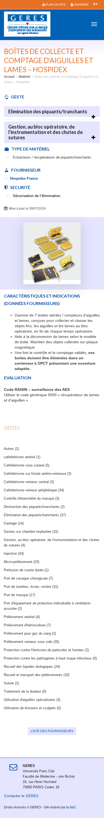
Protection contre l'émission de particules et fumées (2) (46, 650)
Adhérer (81, 4)
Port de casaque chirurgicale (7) (28, 578)
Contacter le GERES (21, 796)
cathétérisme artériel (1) (22, 457)
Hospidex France (24, 178)
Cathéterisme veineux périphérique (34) (34, 490)
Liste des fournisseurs (52, 731)
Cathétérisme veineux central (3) (29, 482)
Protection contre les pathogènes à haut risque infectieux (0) (50, 658)
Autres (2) (11, 449)
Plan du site (55, 4)
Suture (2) (11, 683)
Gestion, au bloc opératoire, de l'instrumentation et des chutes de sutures (45, 132)
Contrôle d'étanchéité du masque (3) (31, 498)
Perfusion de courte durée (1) (26, 570)
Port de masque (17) (19, 595)
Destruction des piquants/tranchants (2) (34, 507)
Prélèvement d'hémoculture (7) (27, 625)
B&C (73, 807)
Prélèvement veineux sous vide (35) (31, 642)
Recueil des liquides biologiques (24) (32, 667)
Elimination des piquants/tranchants (47, 111)
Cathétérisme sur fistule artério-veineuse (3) (37, 474)
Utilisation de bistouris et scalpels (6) (32, 708)
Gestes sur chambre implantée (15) (31, 532)
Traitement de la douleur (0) (25, 691)
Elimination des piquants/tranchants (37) (35, 515)
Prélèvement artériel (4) (22, 617)
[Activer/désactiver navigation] (94, 24)
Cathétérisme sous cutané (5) (26, 465)
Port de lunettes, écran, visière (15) (31, 587)
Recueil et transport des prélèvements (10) (36, 675)
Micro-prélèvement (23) (21, 562)
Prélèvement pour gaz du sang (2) (30, 633)
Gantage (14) (14, 523)
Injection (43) (14, 553)
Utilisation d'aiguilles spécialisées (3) (32, 700)
